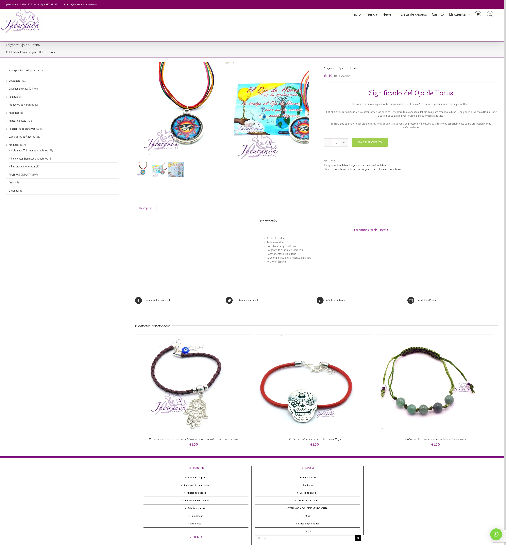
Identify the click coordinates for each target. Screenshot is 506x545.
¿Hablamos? (196, 515)
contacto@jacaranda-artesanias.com (82, 4)
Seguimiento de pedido (196, 485)
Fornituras (14, 96)
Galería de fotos (196, 508)
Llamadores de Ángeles (22, 136)
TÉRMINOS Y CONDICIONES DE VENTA (307, 508)
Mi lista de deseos (196, 492)
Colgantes (14, 80)
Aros (11, 182)
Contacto (308, 485)
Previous (138, 111)
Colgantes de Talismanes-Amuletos (381, 169)
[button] (496, 534)
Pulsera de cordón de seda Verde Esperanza (435, 439)
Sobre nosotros (308, 477)
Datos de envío (308, 492)
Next (306, 111)
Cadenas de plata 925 (21, 88)
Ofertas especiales (307, 500)
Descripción (145, 208)
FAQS (308, 531)
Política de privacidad (308, 523)
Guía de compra (196, 477)
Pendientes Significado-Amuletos (29, 158)
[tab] (146, 208)
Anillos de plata (17, 120)
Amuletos (20, 52)
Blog (307, 515)
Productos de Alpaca (20, 104)
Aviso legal (196, 523)
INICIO (10, 52)
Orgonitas (14, 190)
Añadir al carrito (370, 142)
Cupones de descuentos (196, 500)
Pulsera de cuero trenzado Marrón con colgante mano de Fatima (194, 439)
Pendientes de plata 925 (22, 128)
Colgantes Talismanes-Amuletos (367, 165)
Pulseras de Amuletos (23, 166)
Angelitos (14, 112)
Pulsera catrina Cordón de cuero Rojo (315, 439)
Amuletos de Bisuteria (347, 169)
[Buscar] (490, 14)
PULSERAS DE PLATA (20, 174)
